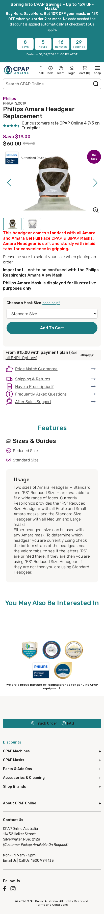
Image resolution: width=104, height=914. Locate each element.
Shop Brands (14, 786)
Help (50, 73)
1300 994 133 (42, 860)
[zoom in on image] (95, 210)
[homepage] (16, 70)
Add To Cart (52, 328)
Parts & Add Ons (17, 769)
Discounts (12, 742)
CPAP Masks (13, 760)
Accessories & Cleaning (24, 778)
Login (71, 73)
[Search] (96, 84)
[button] (9, 182)
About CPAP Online (19, 803)
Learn (61, 73)
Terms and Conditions (52, 904)
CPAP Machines (16, 751)
